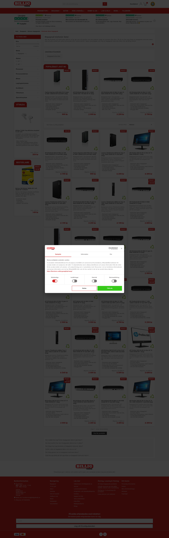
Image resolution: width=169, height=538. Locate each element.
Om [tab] (111, 254)
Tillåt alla (109, 288)
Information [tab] (84, 254)
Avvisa (84, 288)
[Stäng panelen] (121, 248)
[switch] (74, 281)
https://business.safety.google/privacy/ (59, 271)
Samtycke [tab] (58, 254)
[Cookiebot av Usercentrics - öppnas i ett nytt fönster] (110, 248)
